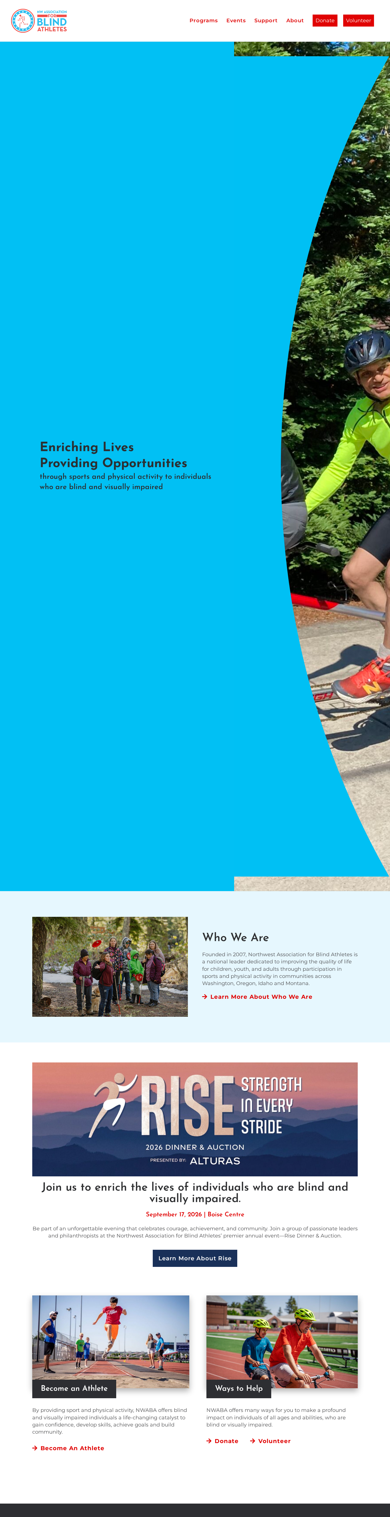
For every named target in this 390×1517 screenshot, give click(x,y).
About (295, 20)
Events (236, 20)
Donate (325, 20)
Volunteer (358, 20)
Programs (204, 20)
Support (266, 20)
